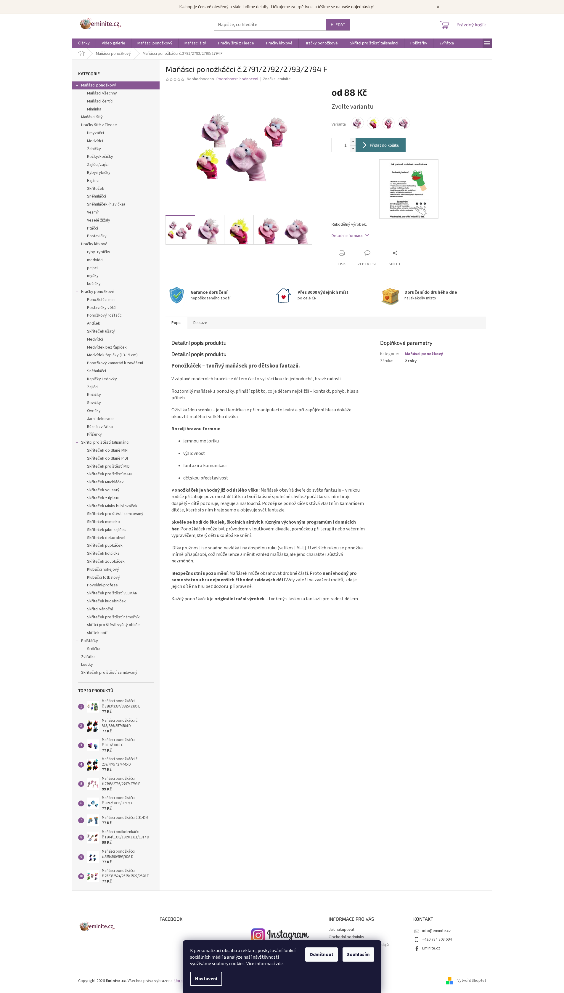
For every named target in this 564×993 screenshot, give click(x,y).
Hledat (338, 24)
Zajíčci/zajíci (98, 165)
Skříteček (95, 189)
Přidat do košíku (384, 144)
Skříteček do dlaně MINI (107, 450)
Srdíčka (93, 649)
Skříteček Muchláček (105, 482)
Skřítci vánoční (100, 609)
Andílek (93, 323)
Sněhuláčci (96, 196)
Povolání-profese (102, 585)
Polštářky (89, 641)
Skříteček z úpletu (103, 498)
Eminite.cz (431, 948)
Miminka (94, 109)
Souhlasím (358, 954)
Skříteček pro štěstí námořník (113, 617)
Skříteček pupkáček (105, 545)
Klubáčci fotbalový (103, 577)
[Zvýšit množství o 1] (353, 141)
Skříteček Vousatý (103, 490)
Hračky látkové (94, 244)
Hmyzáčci (95, 133)
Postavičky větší (101, 308)
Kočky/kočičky (100, 157)
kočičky (94, 284)
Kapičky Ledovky (102, 379)
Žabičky (94, 149)
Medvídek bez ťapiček (107, 347)
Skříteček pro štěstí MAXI (109, 474)
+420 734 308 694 (437, 939)
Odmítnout (321, 954)
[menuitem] (84, 43)
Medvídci (95, 141)
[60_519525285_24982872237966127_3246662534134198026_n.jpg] (409, 189)
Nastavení (206, 979)
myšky (93, 276)
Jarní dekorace (100, 419)
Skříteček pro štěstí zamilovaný (115, 514)
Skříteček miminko (103, 522)
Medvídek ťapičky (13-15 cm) (112, 355)
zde (279, 963)
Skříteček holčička (103, 553)
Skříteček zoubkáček (106, 561)
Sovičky (94, 403)
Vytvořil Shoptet (471, 981)
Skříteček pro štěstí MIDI (109, 466)
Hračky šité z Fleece (99, 125)
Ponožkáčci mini (101, 300)
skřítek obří (97, 633)
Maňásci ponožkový (98, 85)
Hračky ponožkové (97, 292)
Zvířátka (88, 657)
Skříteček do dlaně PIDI (107, 458)
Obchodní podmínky (346, 937)
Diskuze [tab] (200, 323)
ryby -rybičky (98, 252)
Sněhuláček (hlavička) (106, 204)
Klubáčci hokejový (103, 569)
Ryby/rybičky (98, 173)
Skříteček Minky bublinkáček (112, 506)
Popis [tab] (176, 323)
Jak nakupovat (341, 930)
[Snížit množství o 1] (353, 148)
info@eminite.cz (436, 931)
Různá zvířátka (100, 427)
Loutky (87, 665)
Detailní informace (348, 236)
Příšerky (94, 434)
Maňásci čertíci (100, 101)
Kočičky (94, 395)
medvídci (95, 260)
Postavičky (97, 236)
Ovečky (94, 411)
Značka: (277, 79)
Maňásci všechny (102, 93)
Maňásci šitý (92, 117)
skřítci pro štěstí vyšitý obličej (114, 625)
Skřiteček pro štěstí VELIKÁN (112, 593)
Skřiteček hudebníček (106, 601)
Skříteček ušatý (101, 331)
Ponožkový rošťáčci (105, 315)
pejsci (92, 268)
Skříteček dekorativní (106, 538)
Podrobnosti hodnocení (237, 79)
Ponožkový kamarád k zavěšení (115, 363)
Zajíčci (92, 387)
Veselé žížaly (98, 220)
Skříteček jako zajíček (106, 530)
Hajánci (93, 181)
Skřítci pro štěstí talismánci (105, 442)
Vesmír (93, 212)
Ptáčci (92, 228)
